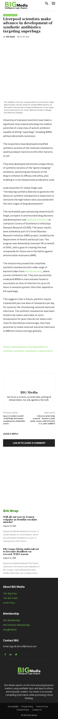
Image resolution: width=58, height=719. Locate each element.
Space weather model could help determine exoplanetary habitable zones (14, 420)
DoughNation (10, 629)
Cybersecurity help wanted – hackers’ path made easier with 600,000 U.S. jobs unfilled (42, 420)
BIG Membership (11, 620)
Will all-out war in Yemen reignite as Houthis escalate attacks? (20, 520)
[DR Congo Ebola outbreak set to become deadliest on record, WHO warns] (49, 554)
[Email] (37, 44)
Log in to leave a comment (29, 443)
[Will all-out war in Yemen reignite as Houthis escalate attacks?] (49, 522)
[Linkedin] (23, 44)
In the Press (9, 602)
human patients (33, 271)
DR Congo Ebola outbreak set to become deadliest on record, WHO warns (21, 552)
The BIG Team (10, 598)
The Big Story (10, 593)
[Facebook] (16, 44)
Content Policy (23, 709)
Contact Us (37, 709)
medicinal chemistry (37, 219)
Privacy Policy (27, 706)
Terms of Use (42, 706)
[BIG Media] (29, 382)
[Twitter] (30, 44)
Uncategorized (10, 15)
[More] (44, 44)
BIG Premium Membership (16, 624)
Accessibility (13, 706)
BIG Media (10, 36)
